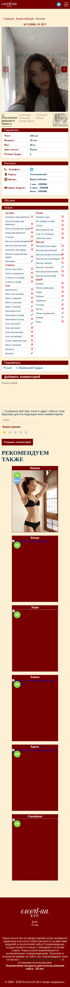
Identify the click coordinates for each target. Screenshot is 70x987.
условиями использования (34, 962)
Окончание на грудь (14, 315)
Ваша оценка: (12, 426)
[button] (59, 4)
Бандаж (39, 284)
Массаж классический (46, 250)
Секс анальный (12, 324)
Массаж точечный (44, 267)
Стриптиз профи (13, 282)
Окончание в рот (13, 311)
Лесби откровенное (14, 273)
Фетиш (39, 309)
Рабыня (40, 296)
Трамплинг (41, 300)
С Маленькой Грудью (29, 367)
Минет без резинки (14, 294)
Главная (8, 18)
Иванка (35, 468)
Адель (35, 746)
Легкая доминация (45, 288)
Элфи (35, 607)
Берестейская (25, 18)
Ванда (35, 537)
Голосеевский (38, 174)
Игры (38, 322)
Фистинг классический (16, 245)
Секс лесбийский (13, 336)
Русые (8, 367)
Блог (35, 921)
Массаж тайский (44, 263)
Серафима (35, 816)
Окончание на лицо (14, 319)
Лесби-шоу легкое (14, 269)
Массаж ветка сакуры (46, 246)
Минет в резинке (13, 302)
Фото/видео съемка (45, 221)
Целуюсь (9, 349)
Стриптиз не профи (14, 278)
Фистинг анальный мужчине (18, 241)
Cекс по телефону (45, 234)
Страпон (9, 237)
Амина (34, 677)
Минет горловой (13, 345)
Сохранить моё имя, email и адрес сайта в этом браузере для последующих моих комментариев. (33, 413)
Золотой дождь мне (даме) (18, 228)
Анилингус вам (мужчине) (17, 217)
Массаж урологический (47, 271)
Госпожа (40, 305)
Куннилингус (11, 290)
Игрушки (9, 353)
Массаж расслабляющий (48, 259)
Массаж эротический (46, 276)
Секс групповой (12, 328)
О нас (35, 924)
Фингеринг (10, 261)
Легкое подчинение (45, 313)
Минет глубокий (13, 307)
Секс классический (14, 332)
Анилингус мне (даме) (15, 250)
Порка (39, 292)
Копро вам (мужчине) (15, 233)
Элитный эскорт (44, 238)
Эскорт (39, 225)
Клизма (39, 317)
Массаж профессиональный (49, 254)
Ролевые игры (43, 217)
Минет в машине (13, 298)
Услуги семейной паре (16, 341)
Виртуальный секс (45, 230)
